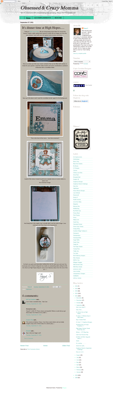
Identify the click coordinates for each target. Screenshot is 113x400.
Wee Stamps (76, 258)
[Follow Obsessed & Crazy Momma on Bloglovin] (81, 102)
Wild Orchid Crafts (78, 264)
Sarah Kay (76, 222)
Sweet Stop (76, 242)
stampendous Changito (79, 273)
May (77, 362)
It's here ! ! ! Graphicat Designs (84, 322)
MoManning (76, 208)
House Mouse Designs (79, 190)
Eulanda (28, 331)
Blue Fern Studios (77, 163)
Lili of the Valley (77, 202)
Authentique (76, 159)
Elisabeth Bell (76, 177)
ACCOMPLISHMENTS (42, 18)
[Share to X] (57, 287)
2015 (76, 286)
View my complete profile (79, 53)
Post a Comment (28, 338)
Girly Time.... (79, 309)
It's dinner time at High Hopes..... (82, 312)
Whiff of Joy (76, 260)
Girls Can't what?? (80, 307)
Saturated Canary (77, 224)
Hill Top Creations (31, 299)
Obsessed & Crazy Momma (49, 8)
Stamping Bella (77, 237)
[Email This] (53, 287)
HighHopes (29, 289)
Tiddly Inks (76, 251)
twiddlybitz (76, 275)
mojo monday (76, 271)
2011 (76, 296)
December (79, 298)
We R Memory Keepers (79, 255)
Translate (85, 63)
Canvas (75, 170)
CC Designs (76, 168)
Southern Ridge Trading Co (80, 231)
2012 (76, 293)
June (77, 360)
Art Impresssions (77, 157)
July (77, 357)
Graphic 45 (76, 179)
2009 (76, 377)
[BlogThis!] (55, 287)
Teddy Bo (75, 244)
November (79, 300)
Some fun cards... (80, 345)
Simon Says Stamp (78, 226)
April (77, 364)
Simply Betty (76, 228)
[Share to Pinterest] (60, 287)
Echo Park (76, 175)
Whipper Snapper (77, 262)
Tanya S (86, 28)
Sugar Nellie (76, 240)
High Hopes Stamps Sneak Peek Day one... (83, 329)
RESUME (58, 18)
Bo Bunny (75, 166)
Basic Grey (76, 161)
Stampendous (76, 235)
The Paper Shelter (78, 246)
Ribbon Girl (76, 219)
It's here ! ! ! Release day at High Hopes (83, 316)
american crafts (77, 269)
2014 (76, 288)
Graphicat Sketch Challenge (80, 184)
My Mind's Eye (77, 210)
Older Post (66, 346)
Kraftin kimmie (77, 199)
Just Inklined (76, 193)
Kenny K (75, 197)
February (78, 369)
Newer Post (24, 346)
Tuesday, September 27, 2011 (33, 303)
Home (28, 18)
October (78, 302)
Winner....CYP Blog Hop (82, 332)
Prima (74, 217)
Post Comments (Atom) (33, 349)
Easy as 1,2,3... (80, 352)
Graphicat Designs (78, 181)
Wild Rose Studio (77, 266)
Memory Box (76, 206)
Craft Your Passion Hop (82, 334)
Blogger (64, 387)
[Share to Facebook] (58, 287)
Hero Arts (75, 186)
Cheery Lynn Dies (77, 172)
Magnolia (75, 204)
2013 (76, 291)
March (78, 367)
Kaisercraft (76, 195)
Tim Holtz (75, 253)
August (78, 355)
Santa (77, 340)
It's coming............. (81, 343)
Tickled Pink (76, 249)
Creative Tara (29, 320)
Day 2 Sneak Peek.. (81, 319)
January (78, 372)
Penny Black (76, 213)
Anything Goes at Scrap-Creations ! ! (82, 325)
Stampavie (76, 233)
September (79, 305)
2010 (76, 375)
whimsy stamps (77, 278)
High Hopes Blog (34, 31)
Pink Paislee (76, 215)
